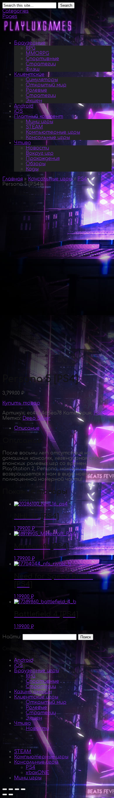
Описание (26, 428)
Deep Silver (37, 418)
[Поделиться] (10, 789)
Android (23, 106)
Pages (9, 16)
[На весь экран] (17, 789)
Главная (12, 179)
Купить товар (21, 403)
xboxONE (37, 772)
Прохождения (43, 158)
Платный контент (38, 116)
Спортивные (42, 58)
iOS (18, 111)
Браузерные (29, 43)
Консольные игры (48, 137)
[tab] (63, 428)
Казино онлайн (33, 691)
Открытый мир (46, 85)
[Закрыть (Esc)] (4, 789)
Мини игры (39, 121)
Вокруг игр (39, 153)
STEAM (34, 127)
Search (66, 5)
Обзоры (36, 163)
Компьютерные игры (53, 132)
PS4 (82, 179)
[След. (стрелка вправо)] (10, 794)
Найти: (11, 637)
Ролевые (36, 90)
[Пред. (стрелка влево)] (4, 794)
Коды (32, 169)
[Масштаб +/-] (23, 789)
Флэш (32, 69)
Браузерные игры (36, 670)
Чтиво (22, 142)
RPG (30, 48)
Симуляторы (42, 79)
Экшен (34, 100)
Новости (37, 148)
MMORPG (37, 53)
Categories (15, 11)
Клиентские (29, 74)
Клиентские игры (36, 697)
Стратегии (41, 64)
